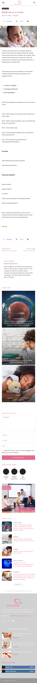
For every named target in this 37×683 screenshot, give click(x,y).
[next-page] (6, 406)
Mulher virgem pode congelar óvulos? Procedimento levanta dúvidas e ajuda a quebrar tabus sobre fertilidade (18, 323)
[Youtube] (13, 621)
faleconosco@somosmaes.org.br (19, 616)
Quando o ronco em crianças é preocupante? (18, 399)
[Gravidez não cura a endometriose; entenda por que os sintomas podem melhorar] (7, 564)
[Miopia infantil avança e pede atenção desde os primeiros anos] (18, 346)
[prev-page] (3, 406)
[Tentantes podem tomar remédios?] (6, 654)
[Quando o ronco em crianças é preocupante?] (18, 383)
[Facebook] (4, 621)
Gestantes (16, 572)
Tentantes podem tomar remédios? (23, 652)
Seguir (14, 468)
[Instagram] (8, 621)
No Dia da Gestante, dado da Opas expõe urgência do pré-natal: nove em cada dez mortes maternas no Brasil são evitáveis (24, 576)
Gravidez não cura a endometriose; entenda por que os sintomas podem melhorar (23, 564)
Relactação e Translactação (9, 251)
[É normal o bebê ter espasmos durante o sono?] (6, 636)
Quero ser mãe (18, 318)
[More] (28, 21)
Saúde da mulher (18, 560)
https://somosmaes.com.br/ (11, 263)
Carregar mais (18, 584)
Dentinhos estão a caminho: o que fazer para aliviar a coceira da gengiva (24, 644)
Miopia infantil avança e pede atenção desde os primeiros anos (18, 362)
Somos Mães (7, 15)
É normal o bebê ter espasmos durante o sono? (22, 634)
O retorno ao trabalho (29, 251)
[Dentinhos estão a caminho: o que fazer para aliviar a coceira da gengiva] (6, 645)
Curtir (6, 468)
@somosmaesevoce (26, 591)
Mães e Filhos (5, 8)
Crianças (18, 358)
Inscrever (23, 468)
